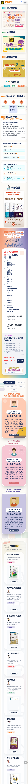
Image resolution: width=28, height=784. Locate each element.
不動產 (21, 234)
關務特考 (9, 263)
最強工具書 (14, 663)
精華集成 (14, 585)
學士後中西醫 (13, 153)
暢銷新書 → (16, 82)
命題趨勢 (14, 781)
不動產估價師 (9, 110)
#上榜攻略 (11, 119)
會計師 (7, 109)
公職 (14, 390)
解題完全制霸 (11, 328)
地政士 (9, 157)
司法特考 (8, 108)
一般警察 (9, 270)
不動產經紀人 (14, 157)
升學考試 (21, 86)
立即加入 (21, 361)
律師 (10, 146)
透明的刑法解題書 (14, 394)
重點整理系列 (11, 319)
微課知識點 (10, 307)
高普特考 (7, 86)
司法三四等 (20, 232)
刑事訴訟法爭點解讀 (14, 489)
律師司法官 (8, 234)
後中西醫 (10, 237)
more (21, 354)
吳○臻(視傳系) (14, 178)
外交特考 (16, 106)
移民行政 (9, 274)
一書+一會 (10, 311)
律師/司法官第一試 (9, 106)
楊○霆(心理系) (14, 168)
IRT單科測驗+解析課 (13, 309)
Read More (13, 434)
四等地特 (9, 302)
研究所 (18, 237)
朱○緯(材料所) (10, 173)
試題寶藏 (14, 702)
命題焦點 (14, 626)
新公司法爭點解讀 (14, 441)
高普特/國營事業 (9, 232)
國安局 (9, 272)
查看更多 (23, 137)
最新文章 (10, 565)
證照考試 (14, 86)
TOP (26, 762)
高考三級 (9, 279)
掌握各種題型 (14, 742)
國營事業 (9, 295)
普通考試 (9, 281)
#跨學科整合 (19, 119)
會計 (15, 234)
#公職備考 (5, 119)
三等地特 (9, 300)
